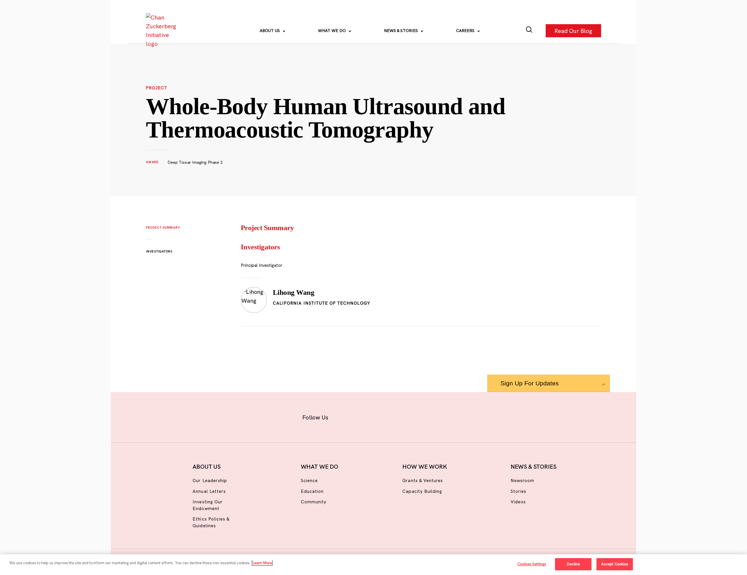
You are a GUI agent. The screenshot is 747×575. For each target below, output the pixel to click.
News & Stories (401, 30)
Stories (518, 491)
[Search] (529, 30)
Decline (573, 564)
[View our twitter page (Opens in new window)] (419, 416)
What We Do (332, 30)
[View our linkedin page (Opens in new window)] (400, 416)
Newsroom (522, 480)
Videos (518, 502)
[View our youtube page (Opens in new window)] (438, 416)
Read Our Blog (573, 30)
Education (312, 491)
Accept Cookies (615, 564)
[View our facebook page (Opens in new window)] (343, 416)
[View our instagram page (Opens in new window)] (362, 416)
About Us (270, 30)
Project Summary (163, 227)
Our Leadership (210, 480)
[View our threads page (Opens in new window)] (381, 416)
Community (314, 502)
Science (309, 480)
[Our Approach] (162, 30)
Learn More (262, 562)
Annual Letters (209, 491)
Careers (466, 30)
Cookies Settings (531, 564)
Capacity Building (422, 491)
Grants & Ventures (422, 480)
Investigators (159, 251)
